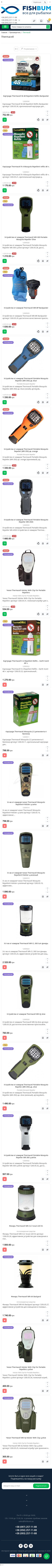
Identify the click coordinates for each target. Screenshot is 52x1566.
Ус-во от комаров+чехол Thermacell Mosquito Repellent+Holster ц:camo (26, 803)
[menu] (5, 27)
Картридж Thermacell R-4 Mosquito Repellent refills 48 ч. (26, 166)
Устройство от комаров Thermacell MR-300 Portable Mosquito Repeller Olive (26, 238)
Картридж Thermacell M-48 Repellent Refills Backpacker (26, 96)
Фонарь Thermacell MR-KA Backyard (26, 1296)
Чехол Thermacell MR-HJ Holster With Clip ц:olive (26, 1438)
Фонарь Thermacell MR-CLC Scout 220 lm (26, 1226)
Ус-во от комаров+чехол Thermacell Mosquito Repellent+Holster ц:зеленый (26, 874)
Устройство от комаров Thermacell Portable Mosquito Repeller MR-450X (26, 521)
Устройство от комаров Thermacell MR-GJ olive (26, 1014)
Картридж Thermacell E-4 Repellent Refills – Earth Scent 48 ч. (26, 662)
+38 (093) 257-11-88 (9, 23)
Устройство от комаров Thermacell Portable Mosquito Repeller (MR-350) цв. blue (26, 379)
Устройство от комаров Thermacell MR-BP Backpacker (26, 308)
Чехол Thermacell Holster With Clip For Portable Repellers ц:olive (26, 1368)
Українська (37, 2)
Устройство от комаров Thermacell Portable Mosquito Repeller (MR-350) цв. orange (26, 450)
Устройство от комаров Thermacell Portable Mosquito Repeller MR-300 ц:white (26, 1156)
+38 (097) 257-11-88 (9, 17)
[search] (48, 27)
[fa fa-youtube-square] (26, 1546)
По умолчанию (29, 49)
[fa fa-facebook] (21, 1546)
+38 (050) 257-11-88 (9, 20)
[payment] (12, 1555)
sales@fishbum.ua (26, 1521)
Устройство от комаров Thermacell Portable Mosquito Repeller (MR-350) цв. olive (26, 1086)
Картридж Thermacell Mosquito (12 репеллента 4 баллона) (26, 732)
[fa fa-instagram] (31, 1546)
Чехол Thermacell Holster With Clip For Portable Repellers (26, 591)
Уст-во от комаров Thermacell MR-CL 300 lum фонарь (26, 943)
